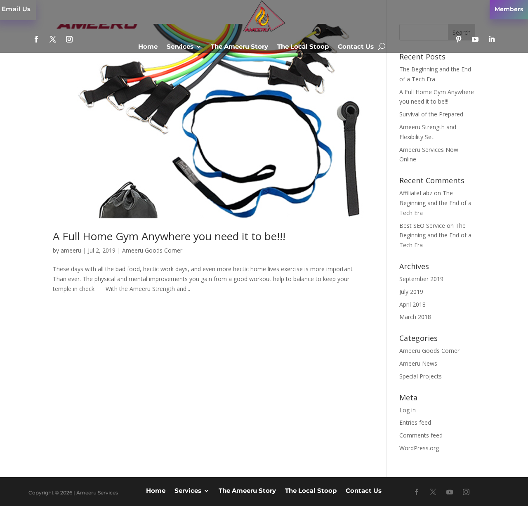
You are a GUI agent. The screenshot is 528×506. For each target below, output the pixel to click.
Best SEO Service (422, 225)
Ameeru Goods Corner (152, 250)
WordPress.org (419, 448)
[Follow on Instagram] (69, 39)
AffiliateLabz (415, 193)
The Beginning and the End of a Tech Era (435, 203)
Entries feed (415, 422)
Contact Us (356, 47)
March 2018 (415, 317)
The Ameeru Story (239, 47)
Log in (407, 410)
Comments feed (421, 435)
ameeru (71, 250)
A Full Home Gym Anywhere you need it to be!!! (169, 236)
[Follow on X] (52, 39)
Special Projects (420, 376)
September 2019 (421, 279)
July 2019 (411, 292)
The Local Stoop (303, 47)
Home (148, 47)
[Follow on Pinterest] (458, 39)
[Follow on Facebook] (36, 39)
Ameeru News (418, 363)
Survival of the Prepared (431, 114)
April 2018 (412, 304)
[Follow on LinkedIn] (491, 39)
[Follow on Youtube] (475, 39)
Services (180, 47)
